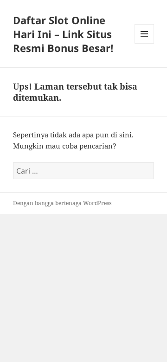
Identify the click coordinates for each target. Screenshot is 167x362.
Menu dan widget (144, 43)
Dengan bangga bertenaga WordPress (62, 203)
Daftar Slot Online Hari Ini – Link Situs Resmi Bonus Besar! (63, 34)
